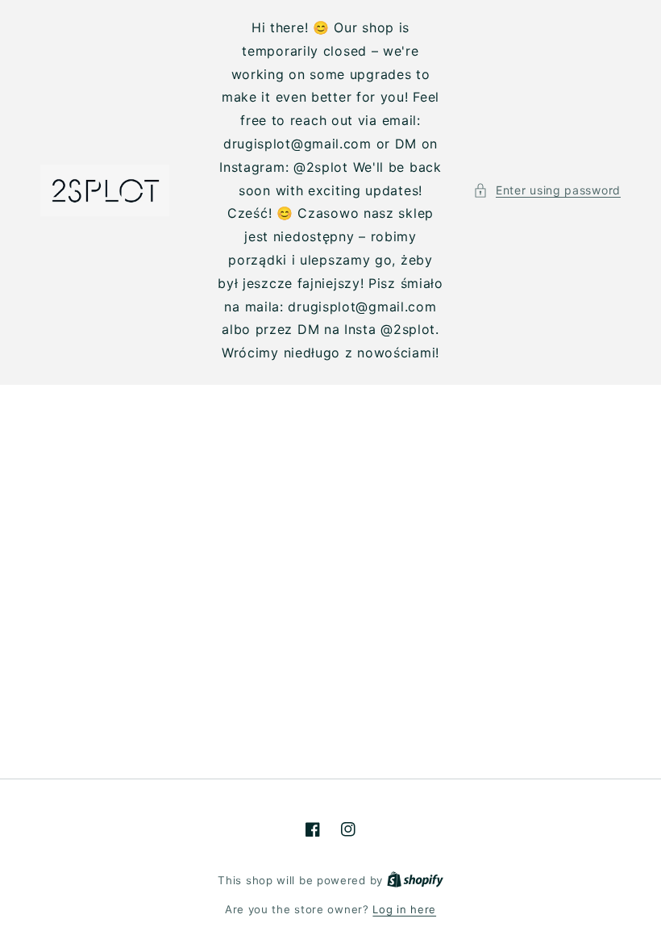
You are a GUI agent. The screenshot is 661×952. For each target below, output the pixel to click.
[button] (547, 190)
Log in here (404, 909)
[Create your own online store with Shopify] (415, 880)
